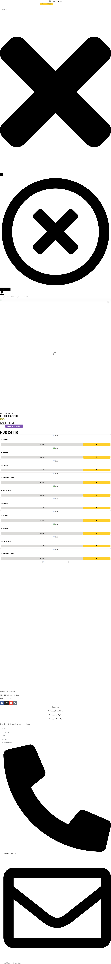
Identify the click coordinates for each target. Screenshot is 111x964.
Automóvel (7, 297)
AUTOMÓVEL (13, 4)
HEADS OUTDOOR (46, 4)
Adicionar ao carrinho (14, 426)
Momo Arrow (9, 413)
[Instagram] (6, 703)
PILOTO (3, 4)
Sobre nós (55, 707)
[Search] (1, 174)
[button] (96, 445)
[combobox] (55, 9)
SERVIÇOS (34, 4)
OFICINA (24, 4)
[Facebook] (2, 703)
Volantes (14, 297)
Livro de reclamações (55, 719)
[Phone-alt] (15, 703)
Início (1, 297)
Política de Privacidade (55, 711)
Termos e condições (55, 715)
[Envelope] (11, 703)
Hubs (19, 297)
